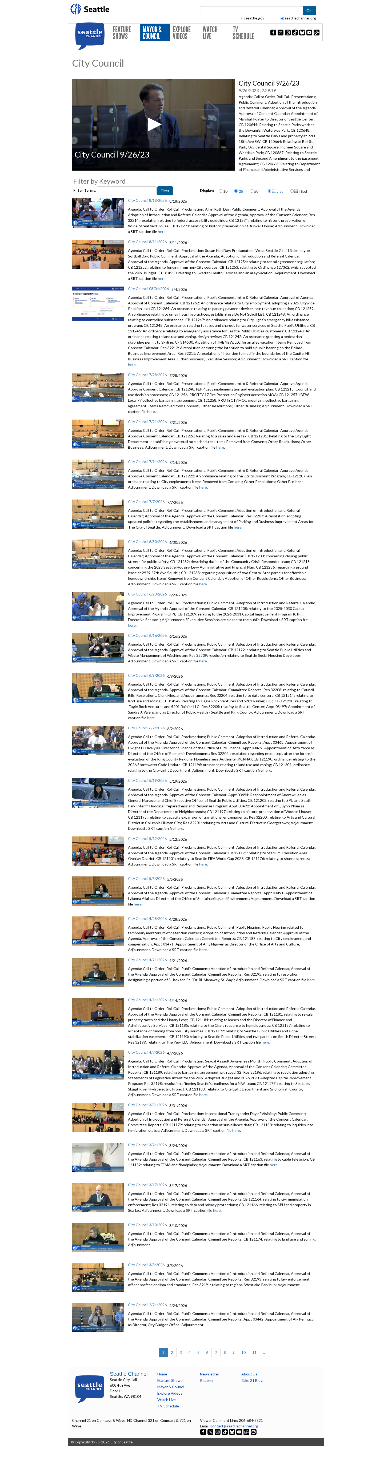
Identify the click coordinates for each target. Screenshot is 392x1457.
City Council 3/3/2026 (146, 1264)
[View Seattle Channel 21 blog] (246, 1431)
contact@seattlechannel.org (234, 1426)
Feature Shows (122, 33)
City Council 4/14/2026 (147, 999)
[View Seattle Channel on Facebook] (203, 1431)
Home (162, 1374)
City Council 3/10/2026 (147, 1224)
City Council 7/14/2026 (147, 461)
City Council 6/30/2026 (147, 541)
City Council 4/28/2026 (147, 918)
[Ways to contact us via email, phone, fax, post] (253, 1431)
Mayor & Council (152, 33)
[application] (153, 125)
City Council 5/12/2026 (147, 838)
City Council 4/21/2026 (147, 959)
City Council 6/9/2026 (146, 675)
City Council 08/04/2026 (148, 288)
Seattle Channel (128, 1374)
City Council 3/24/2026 (147, 1144)
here (162, 231)
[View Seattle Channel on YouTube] (239, 1431)
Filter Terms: (85, 190)
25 (241, 191)
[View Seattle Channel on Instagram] (218, 1431)
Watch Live (210, 33)
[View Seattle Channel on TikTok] (225, 1431)
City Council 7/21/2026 (147, 421)
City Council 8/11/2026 (147, 241)
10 (225, 191)
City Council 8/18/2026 (147, 200)
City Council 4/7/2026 (146, 1052)
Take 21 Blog (252, 1380)
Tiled (302, 191)
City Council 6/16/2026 (147, 635)
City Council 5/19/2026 (147, 780)
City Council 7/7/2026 (146, 501)
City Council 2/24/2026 (147, 1304)
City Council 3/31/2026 (147, 1104)
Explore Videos (182, 33)
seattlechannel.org (300, 18)
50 (256, 191)
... (264, 1352)
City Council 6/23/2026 (147, 594)
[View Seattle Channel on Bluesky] (232, 1431)
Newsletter (209, 1374)
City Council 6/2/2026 (146, 728)
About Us (249, 1374)
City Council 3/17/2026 (147, 1184)
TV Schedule (243, 33)
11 (254, 1352)
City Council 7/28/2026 (147, 374)
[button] (153, 124)
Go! (309, 10)
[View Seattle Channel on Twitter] (210, 1431)
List (279, 191)
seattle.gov (254, 18)
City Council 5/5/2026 (146, 878)
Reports (207, 1380)
